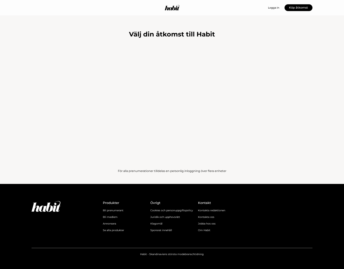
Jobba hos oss (207, 223)
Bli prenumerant (113, 210)
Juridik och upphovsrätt (165, 217)
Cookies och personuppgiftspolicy (171, 210)
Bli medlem (110, 217)
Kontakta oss (206, 217)
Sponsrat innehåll (161, 230)
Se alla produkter (113, 230)
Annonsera (109, 223)
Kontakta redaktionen (211, 210)
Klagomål (156, 223)
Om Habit (204, 230)
